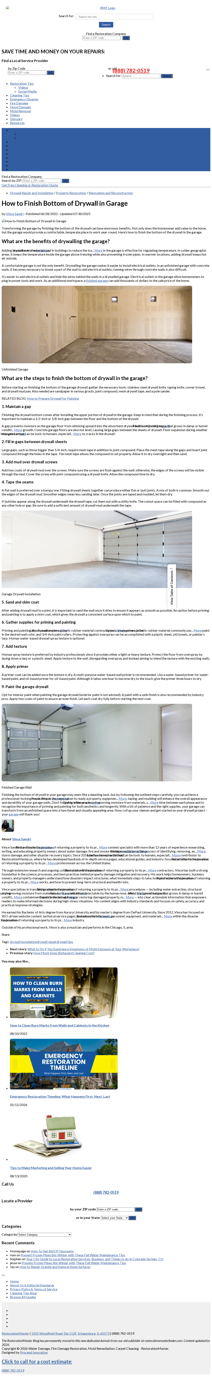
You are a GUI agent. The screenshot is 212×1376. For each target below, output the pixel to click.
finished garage (97, 280)
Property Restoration (71, 193)
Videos (23, 87)
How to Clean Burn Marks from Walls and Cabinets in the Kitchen (59, 1025)
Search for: (66, 16)
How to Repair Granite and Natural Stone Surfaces (54, 1267)
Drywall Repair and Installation (31, 193)
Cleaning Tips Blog (23, 1293)
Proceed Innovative (34, 1352)
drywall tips (65, 942)
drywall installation (23, 942)
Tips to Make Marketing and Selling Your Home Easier (51, 1168)
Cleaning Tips (19, 95)
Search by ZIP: (12, 180)
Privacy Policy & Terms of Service (33, 1289)
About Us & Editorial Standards (32, 1285)
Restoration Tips (22, 83)
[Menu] (208, 69)
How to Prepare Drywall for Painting (53, 398)
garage (14, 814)
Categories (9, 1234)
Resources (17, 123)
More (98, 250)
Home (14, 1281)
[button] (171, 586)
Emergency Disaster (24, 99)
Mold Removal (20, 111)
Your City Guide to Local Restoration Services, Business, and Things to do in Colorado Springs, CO (94, 1259)
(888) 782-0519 (131, 70)
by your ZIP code (83, 1209)
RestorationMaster (15, 1333)
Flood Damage (20, 107)
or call (112, 68)
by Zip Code (16, 68)
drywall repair (47, 942)
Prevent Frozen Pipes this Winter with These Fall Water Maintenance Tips (73, 1255)
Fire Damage (19, 103)
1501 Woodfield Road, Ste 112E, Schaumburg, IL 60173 (70, 1333)
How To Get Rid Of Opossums (52, 1251)
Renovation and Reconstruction (111, 193)
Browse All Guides (23, 1297)
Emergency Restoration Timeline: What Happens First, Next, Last (60, 1096)
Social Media (27, 91)
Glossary (16, 119)
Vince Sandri (15, 214)
